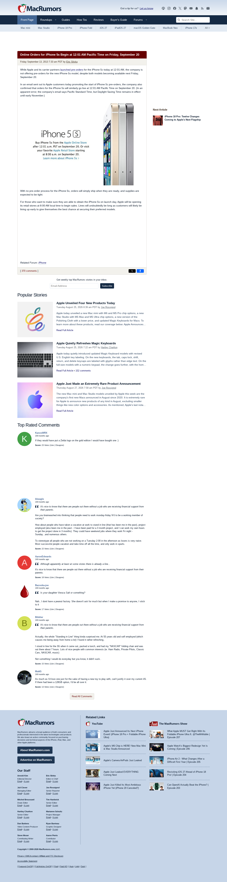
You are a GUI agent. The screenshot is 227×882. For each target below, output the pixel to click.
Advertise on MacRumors (36, 759)
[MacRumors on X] (180, 8)
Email (19, 781)
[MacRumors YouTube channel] (191, 8)
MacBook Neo (170, 28)
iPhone (42, 262)
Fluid (56, 866)
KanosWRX (41, 433)
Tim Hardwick (52, 800)
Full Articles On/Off (43, 866)
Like (52, 445)
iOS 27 (103, 28)
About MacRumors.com (35, 750)
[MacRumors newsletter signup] (208, 8)
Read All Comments (82, 696)
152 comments (83, 370)
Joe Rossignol (108, 307)
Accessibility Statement (27, 861)
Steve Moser (23, 835)
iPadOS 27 (120, 28)
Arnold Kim (22, 776)
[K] (24, 445)
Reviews (99, 19)
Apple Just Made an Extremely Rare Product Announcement (98, 383)
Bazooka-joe (42, 585)
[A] (24, 569)
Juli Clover (22, 787)
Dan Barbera (23, 823)
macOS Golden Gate (144, 28)
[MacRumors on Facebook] (174, 8)
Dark (83, 866)
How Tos (82, 19)
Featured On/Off (25, 866)
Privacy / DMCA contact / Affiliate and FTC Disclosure (40, 856)
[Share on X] (132, 271)
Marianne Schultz (54, 811)
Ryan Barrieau (52, 823)
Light (77, 866)
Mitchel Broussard (25, 800)
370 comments (29, 271)
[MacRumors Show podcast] (163, 8)
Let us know (146, 8)
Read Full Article (64, 330)
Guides (66, 19)
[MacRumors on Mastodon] (185, 8)
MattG (38, 671)
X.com (26, 781)
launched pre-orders (71, 69)
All (207, 28)
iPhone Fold (86, 28)
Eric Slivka (71, 61)
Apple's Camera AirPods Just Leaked (123, 760)
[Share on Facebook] (140, 271)
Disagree (59, 445)
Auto (72, 866)
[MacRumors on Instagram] (169, 8)
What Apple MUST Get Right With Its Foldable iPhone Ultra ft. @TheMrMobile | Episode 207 (188, 734)
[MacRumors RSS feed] (202, 8)
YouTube (97, 723)
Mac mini (25, 28)
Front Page (27, 19)
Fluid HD (63, 866)
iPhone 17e (191, 28)
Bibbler (39, 617)
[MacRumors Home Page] (39, 8)
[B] (24, 629)
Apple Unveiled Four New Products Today (85, 303)
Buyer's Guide (118, 19)
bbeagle (39, 499)
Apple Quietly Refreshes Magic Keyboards (86, 343)
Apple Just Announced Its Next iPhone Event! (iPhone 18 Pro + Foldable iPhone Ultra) (125, 734)
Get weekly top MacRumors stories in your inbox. (82, 279)
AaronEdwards (43, 556)
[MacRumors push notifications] (196, 8)
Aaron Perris (52, 835)
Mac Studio (44, 28)
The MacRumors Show (173, 723)
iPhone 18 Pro (64, 28)
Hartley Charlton (109, 347)
